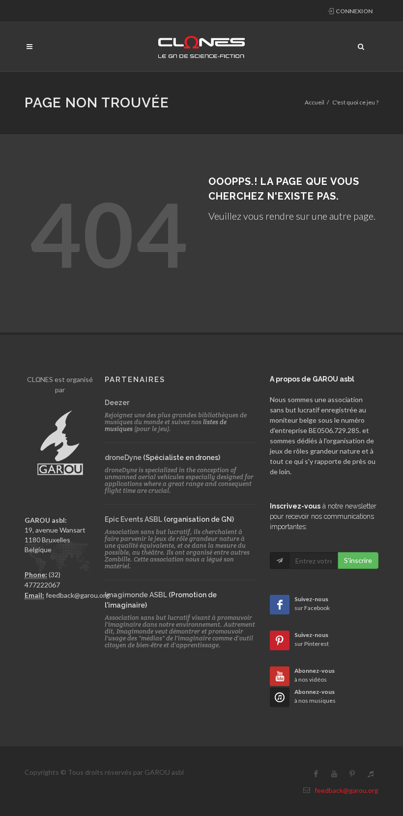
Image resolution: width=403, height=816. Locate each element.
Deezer (117, 403)
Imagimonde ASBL (136, 595)
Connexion (354, 11)
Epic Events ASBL (133, 519)
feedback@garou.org (78, 595)
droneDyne (123, 457)
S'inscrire (358, 560)
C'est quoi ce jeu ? (355, 102)
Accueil (314, 102)
